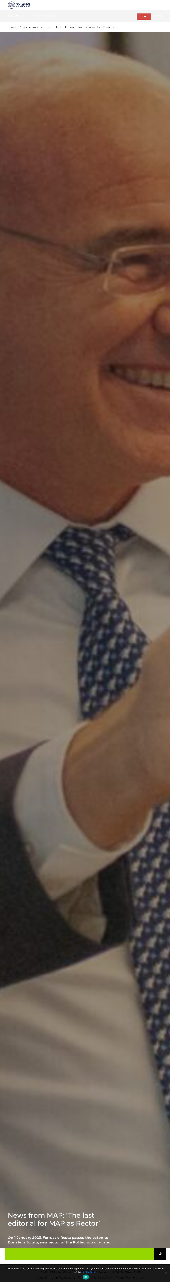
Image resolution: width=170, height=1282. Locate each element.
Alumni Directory (39, 27)
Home (13, 27)
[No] (166, 1273)
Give (144, 16)
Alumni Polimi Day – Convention (97, 27)
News (23, 27)
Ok (85, 1277)
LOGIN (157, 16)
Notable (57, 27)
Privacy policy (89, 1272)
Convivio (70, 27)
